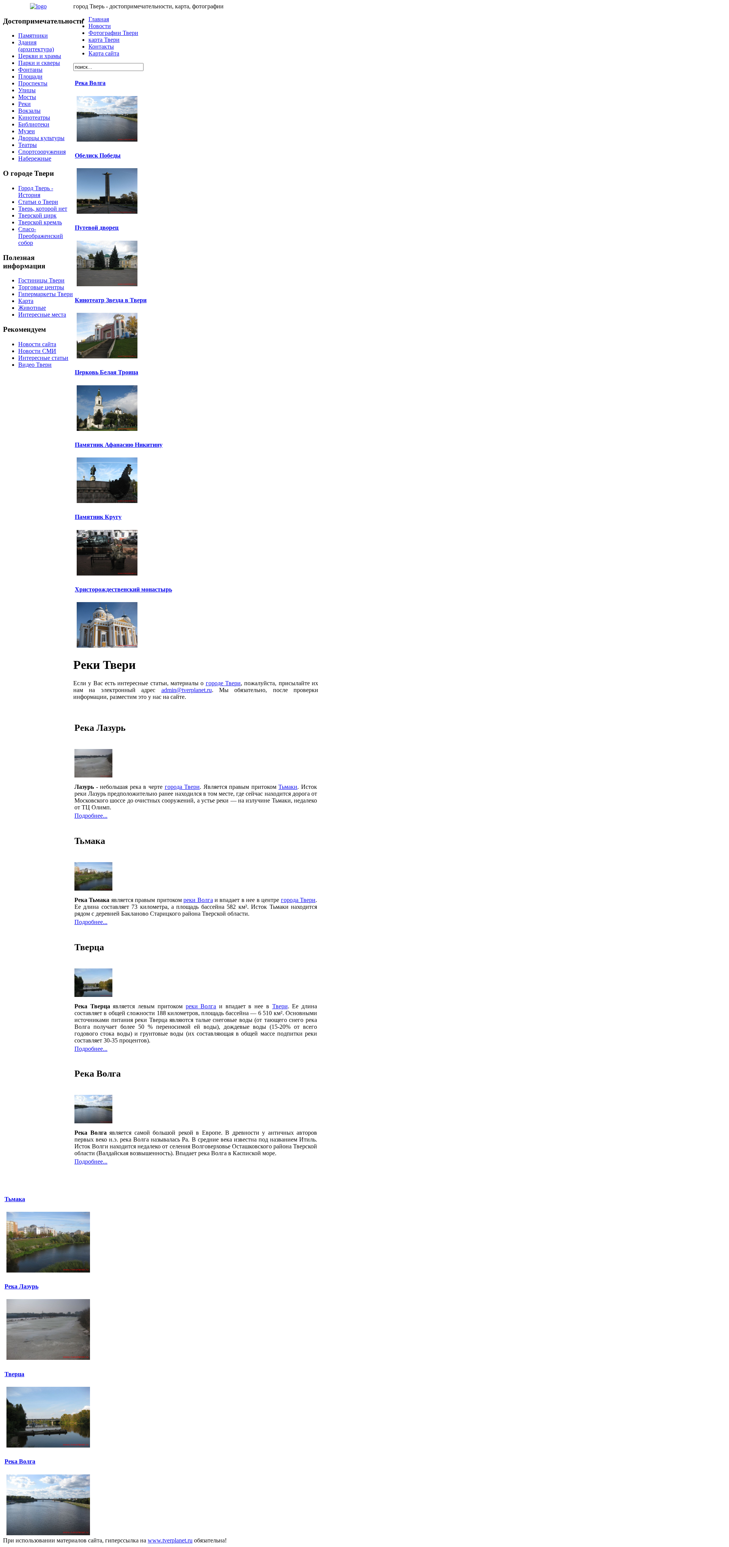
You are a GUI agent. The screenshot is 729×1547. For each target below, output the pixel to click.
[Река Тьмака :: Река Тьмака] (93, 888)
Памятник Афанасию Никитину (119, 445)
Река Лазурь (21, 1286)
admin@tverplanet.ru (186, 690)
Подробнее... (90, 815)
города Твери (182, 787)
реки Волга (198, 900)
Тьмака (15, 1199)
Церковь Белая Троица (106, 372)
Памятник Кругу (98, 517)
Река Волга (90, 83)
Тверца (14, 1374)
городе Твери (223, 683)
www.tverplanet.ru (170, 1540)
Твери (280, 1006)
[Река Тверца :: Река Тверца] (93, 995)
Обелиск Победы (98, 155)
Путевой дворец (96, 227)
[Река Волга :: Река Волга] (93, 1121)
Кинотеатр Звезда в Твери (111, 300)
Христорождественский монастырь (123, 589)
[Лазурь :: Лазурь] (93, 775)
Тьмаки (287, 787)
